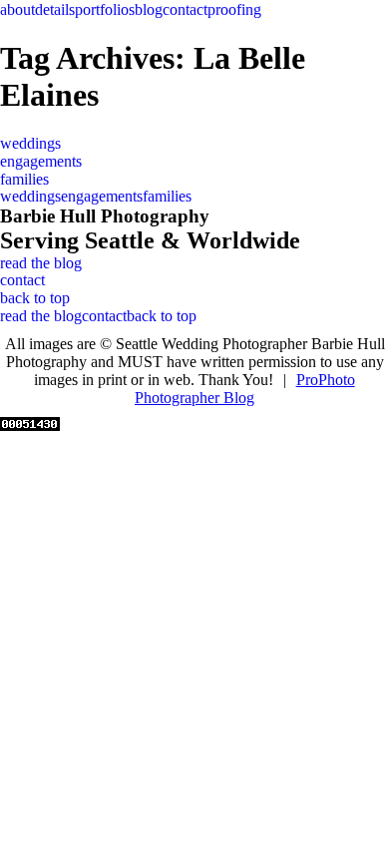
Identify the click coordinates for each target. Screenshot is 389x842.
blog (149, 9)
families (24, 179)
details (55, 9)
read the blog (41, 262)
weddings (30, 143)
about (17, 9)
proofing (234, 9)
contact (185, 9)
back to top (35, 297)
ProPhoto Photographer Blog (245, 388)
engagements (41, 161)
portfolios (105, 9)
